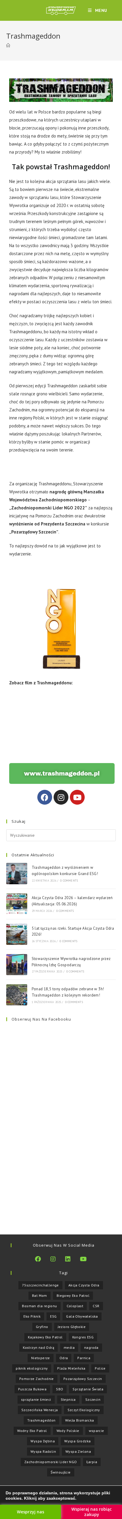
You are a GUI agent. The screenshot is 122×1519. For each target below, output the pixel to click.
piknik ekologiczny (32, 1368)
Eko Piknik (32, 1316)
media (69, 1347)
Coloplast (75, 1306)
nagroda (91, 1347)
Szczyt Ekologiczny (84, 1410)
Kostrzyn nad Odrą (38, 1347)
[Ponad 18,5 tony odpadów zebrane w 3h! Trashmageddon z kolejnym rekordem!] (16, 994)
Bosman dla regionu (39, 1306)
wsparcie (96, 1430)
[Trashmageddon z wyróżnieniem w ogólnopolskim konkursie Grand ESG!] (16, 873)
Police (100, 1368)
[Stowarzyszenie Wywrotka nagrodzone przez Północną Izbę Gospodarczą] (16, 964)
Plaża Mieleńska (71, 1368)
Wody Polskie (68, 1430)
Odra (64, 1358)
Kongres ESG (83, 1337)
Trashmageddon (41, 1420)
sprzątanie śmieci (36, 1399)
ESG (53, 1316)
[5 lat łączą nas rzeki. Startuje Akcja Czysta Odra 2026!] (16, 934)
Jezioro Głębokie (72, 1326)
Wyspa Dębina (42, 1441)
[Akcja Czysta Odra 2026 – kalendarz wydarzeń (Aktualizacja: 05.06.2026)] (16, 904)
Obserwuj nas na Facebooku (41, 1019)
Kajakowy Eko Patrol (45, 1337)
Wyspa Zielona (78, 1451)
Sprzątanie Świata (88, 1389)
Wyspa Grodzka (77, 1441)
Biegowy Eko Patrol (73, 1295)
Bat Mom (39, 1295)
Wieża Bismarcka (79, 1420)
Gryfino (42, 1326)
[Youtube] (77, 797)
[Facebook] (44, 797)
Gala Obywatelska (82, 1316)
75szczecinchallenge (40, 1285)
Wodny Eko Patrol (32, 1430)
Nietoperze (40, 1358)
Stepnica (68, 1399)
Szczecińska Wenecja (39, 1410)
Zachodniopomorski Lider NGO (50, 1462)
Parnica (83, 1358)
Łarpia (91, 1462)
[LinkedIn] (67, 1259)
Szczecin (92, 1399)
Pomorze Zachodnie (36, 1378)
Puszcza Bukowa (32, 1389)
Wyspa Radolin (43, 1451)
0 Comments (69, 880)
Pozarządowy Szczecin (82, 1378)
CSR (96, 1306)
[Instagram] (61, 797)
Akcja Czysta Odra (83, 1285)
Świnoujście (60, 1472)
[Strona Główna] (8, 45)
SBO (59, 1389)
